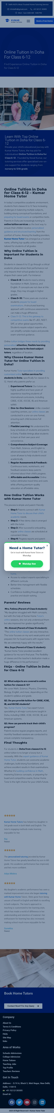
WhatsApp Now (27, 564)
